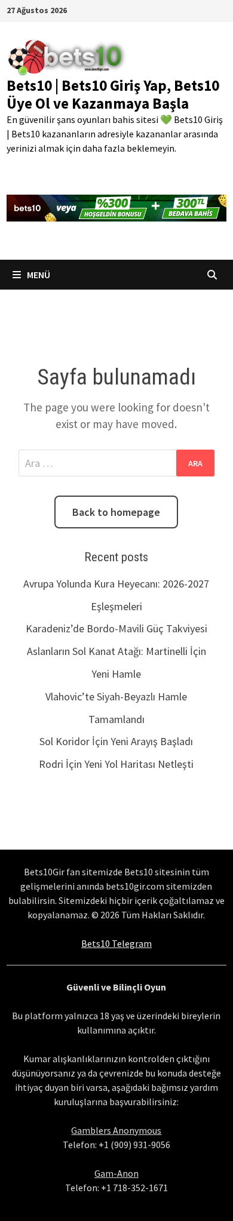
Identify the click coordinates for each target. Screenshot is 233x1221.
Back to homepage (116, 512)
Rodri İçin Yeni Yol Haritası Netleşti (116, 764)
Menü (37, 275)
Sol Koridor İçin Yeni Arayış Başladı (116, 741)
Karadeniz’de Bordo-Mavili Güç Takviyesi (116, 628)
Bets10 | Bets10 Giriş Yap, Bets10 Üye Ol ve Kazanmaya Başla (113, 94)
